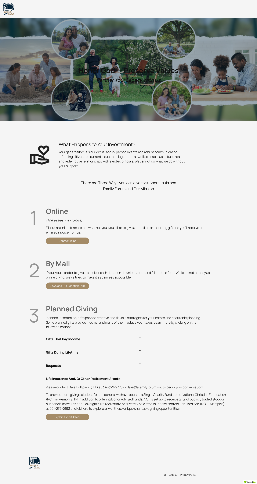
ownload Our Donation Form (68, 286)
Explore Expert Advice (68, 417)
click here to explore (89, 408)
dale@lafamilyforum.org (144, 387)
